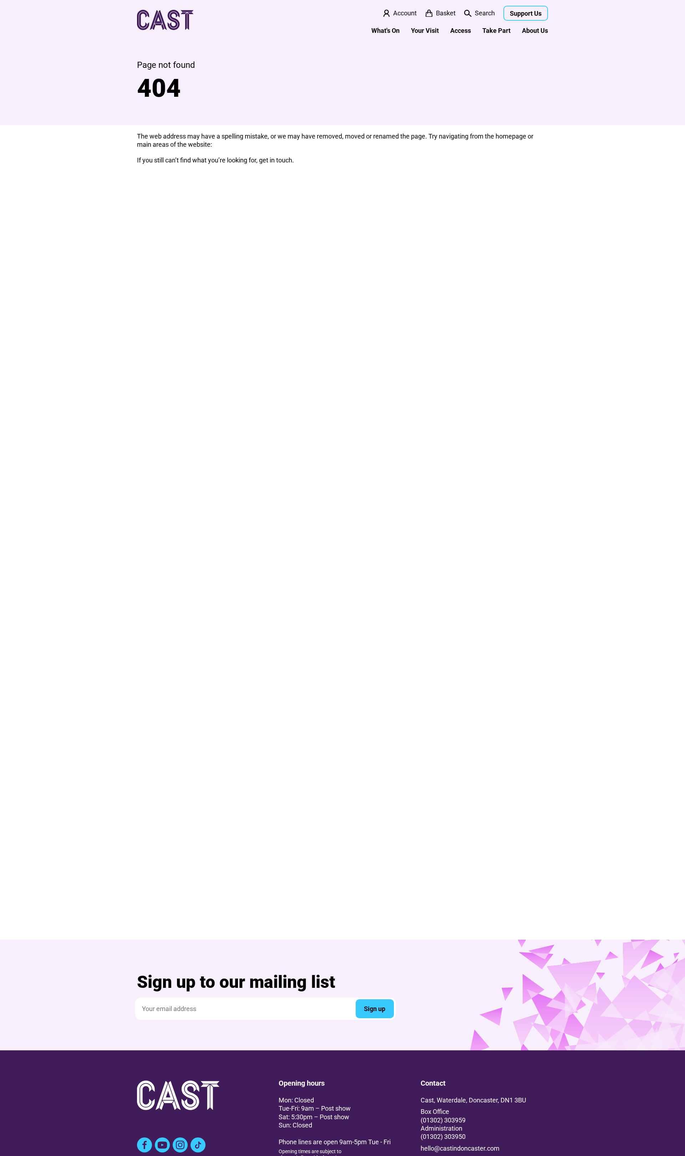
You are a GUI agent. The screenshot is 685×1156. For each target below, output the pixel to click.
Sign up (374, 1008)
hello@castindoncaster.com (460, 1148)
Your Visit (425, 30)
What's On (385, 30)
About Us (535, 30)
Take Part (496, 30)
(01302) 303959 (443, 1120)
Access (460, 30)
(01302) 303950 (443, 1136)
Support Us (526, 13)
